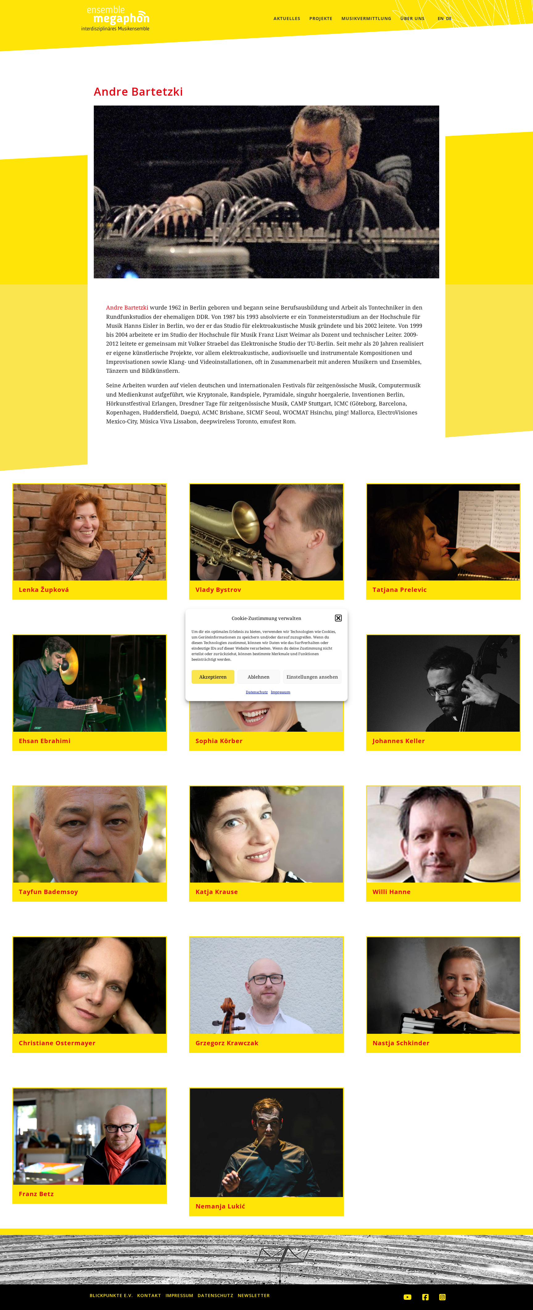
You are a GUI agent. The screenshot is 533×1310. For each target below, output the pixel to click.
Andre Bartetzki (127, 307)
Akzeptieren (213, 677)
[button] (338, 618)
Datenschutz (257, 692)
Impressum (280, 692)
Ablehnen (259, 677)
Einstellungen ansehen (312, 677)
